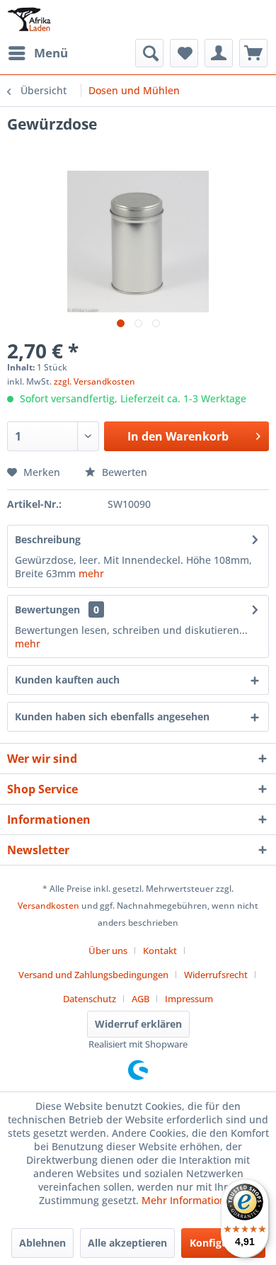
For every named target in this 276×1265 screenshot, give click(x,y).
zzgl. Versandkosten (94, 381)
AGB (140, 998)
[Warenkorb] (253, 53)
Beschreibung (48, 539)
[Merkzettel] (184, 53)
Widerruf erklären (138, 1024)
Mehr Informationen (190, 1200)
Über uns (107, 950)
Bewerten (123, 472)
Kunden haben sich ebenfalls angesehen (112, 716)
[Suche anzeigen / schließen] (149, 53)
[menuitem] (37, 53)
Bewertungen (47, 609)
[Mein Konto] (219, 53)
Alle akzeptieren (127, 1242)
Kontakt (160, 950)
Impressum (189, 998)
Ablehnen (42, 1242)
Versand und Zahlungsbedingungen (93, 974)
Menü (51, 53)
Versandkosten (48, 906)
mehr (91, 573)
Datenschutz (89, 998)
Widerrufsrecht (216, 974)
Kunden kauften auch (67, 679)
